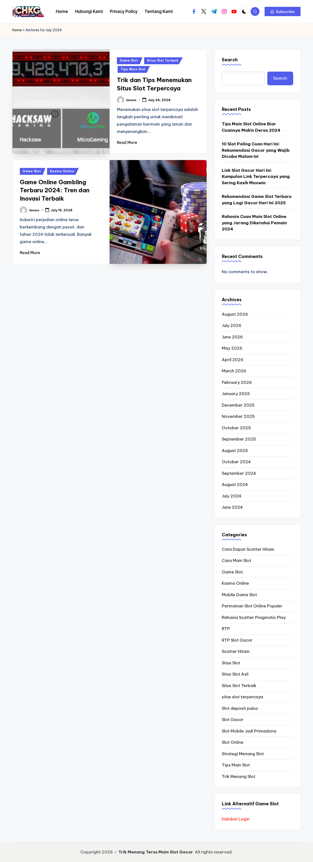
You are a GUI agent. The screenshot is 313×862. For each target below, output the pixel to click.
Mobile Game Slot (239, 594)
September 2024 (239, 473)
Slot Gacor (233, 719)
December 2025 (238, 405)
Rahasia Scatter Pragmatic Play (254, 617)
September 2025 (239, 439)
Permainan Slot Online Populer (252, 606)
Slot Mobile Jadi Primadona (249, 731)
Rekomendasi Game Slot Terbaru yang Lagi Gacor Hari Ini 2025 (256, 199)
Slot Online (232, 742)
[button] (282, 11)
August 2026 (235, 314)
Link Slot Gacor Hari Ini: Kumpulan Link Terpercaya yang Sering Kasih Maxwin (256, 176)
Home (17, 30)
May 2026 (232, 348)
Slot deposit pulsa (240, 708)
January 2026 (236, 393)
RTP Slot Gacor (237, 640)
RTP (226, 628)
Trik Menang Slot (238, 776)
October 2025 (236, 428)
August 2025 (235, 450)
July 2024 (231, 496)
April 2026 (232, 359)
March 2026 (234, 371)
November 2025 (238, 416)
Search (230, 60)
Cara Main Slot (236, 560)
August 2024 (235, 484)
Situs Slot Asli (235, 674)
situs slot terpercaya (242, 697)
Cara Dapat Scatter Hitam (248, 549)
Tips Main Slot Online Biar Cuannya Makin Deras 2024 (251, 127)
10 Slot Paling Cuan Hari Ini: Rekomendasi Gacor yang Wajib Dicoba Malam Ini (256, 150)
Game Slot (129, 60)
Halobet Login (236, 819)
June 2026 (232, 337)
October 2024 (236, 461)
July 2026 (231, 325)
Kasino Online (62, 171)
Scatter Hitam (236, 651)
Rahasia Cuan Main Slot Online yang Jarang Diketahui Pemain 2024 (254, 223)
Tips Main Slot (133, 69)
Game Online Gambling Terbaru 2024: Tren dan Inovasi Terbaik (54, 190)
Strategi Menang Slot (243, 753)
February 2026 (237, 382)
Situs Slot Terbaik (162, 60)
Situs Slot (231, 663)
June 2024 (232, 507)
